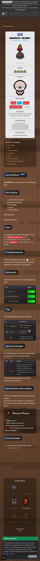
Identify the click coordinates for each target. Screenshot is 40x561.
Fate (14, 494)
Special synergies (13, 158)
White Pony (14, 508)
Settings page (7, 547)
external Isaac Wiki (14, 448)
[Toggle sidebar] (3, 558)
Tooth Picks (14, 522)
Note (9, 148)
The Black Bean (26, 494)
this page (26, 7)
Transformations (13, 150)
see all (23, 123)
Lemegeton (26, 327)
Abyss (11, 371)
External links (12, 164)
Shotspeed (27, 107)
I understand (32, 556)
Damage (26, 103)
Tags (9, 156)
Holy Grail (26, 522)
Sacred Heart (26, 508)
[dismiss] (22, 9)
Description (11, 145)
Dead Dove (20, 536)
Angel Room (11, 291)
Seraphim (32, 260)
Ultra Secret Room (13, 301)
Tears (19, 103)
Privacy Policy (10, 553)
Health (13, 103)
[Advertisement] (20, 464)
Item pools (11, 153)
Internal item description (15, 161)
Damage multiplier (15, 107)
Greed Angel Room (13, 296)
